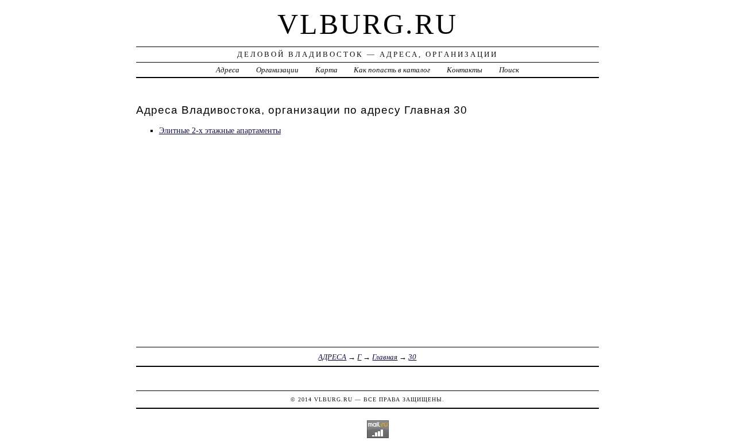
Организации (277, 69)
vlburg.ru (367, 24)
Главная (384, 357)
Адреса (227, 69)
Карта (326, 69)
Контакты (464, 69)
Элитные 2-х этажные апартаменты (220, 130)
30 (412, 357)
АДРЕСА (332, 357)
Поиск (509, 69)
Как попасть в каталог (392, 69)
